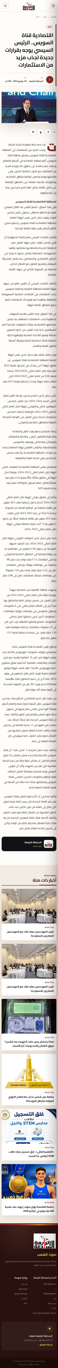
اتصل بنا (24, 1298)
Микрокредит (50, 1293)
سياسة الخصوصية (20, 1293)
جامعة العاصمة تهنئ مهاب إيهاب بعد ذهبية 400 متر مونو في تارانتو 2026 (29, 1208)
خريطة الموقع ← (45, 1344)
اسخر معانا (52, 1303)
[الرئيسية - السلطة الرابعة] (29, 5)
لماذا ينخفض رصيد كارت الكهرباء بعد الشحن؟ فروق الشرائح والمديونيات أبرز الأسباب (29, 1043)
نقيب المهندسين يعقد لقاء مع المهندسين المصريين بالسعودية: (30, 933)
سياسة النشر (23, 1289)
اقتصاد (53, 1308)
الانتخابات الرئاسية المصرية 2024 (44, 1313)
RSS (25, 1303)
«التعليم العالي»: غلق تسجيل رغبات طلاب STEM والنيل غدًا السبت (31, 1153)
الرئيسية (53, 17)
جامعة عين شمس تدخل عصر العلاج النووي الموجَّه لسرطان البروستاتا (31, 1098)
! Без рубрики (50, 1284)
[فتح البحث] (5, 6)
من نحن (24, 1284)
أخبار (45, 17)
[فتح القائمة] (53, 6)
